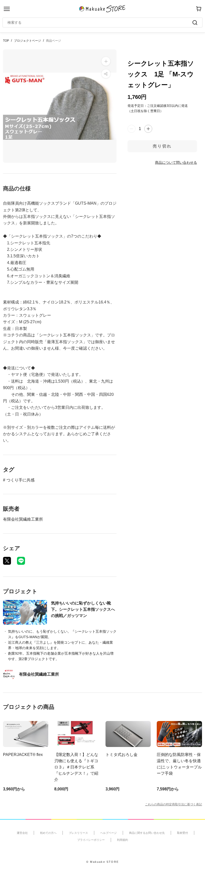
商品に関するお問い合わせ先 (147, 832)
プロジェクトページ (27, 40)
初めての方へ (48, 832)
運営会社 (22, 832)
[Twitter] (7, 561)
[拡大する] (106, 61)
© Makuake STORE (102, 861)
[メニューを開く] (6, 8)
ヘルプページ (108, 832)
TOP (6, 40)
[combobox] (100, 22)
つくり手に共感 (20, 480)
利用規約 (122, 839)
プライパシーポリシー (91, 839)
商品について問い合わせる (176, 162)
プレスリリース (78, 832)
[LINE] (21, 561)
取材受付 (182, 832)
